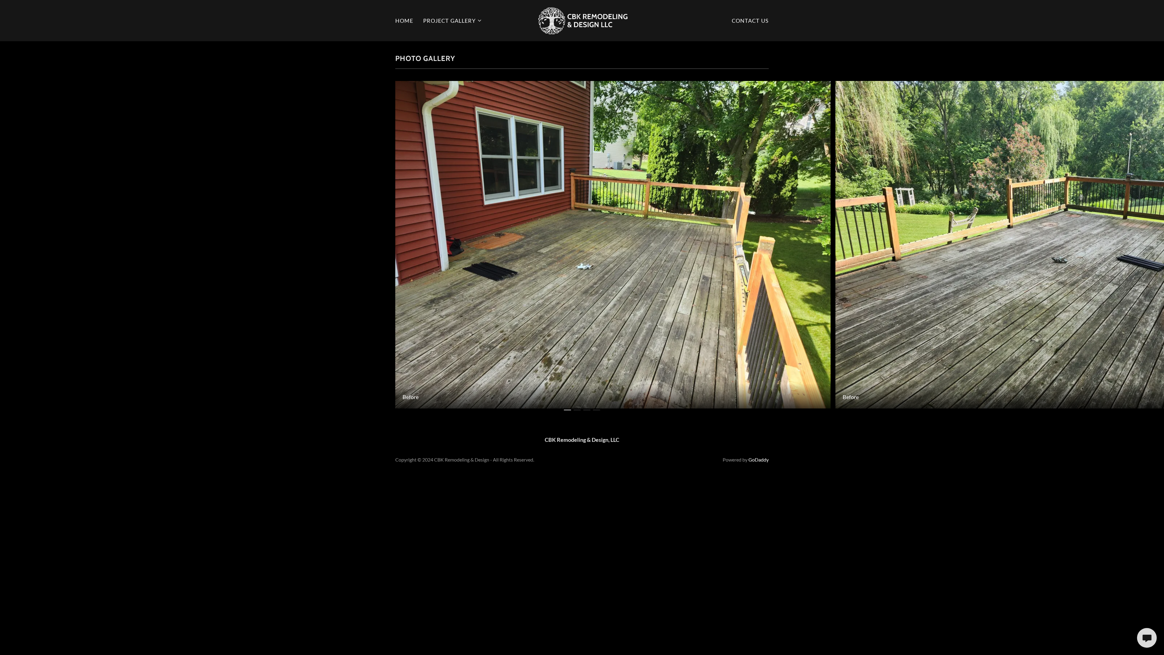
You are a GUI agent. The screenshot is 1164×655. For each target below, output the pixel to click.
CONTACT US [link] (750, 20)
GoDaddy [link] (758, 459)
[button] (452, 21)
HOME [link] (404, 20)
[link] (582, 20)
